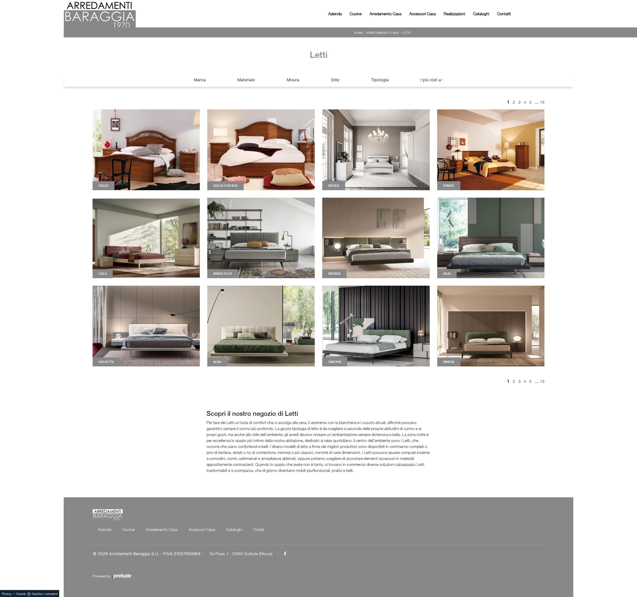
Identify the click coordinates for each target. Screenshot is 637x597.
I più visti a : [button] (432, 79)
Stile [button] (335, 79)
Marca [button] (200, 79)
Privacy (7, 594)
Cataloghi (481, 13)
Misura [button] (293, 79)
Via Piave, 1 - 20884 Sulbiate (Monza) (241, 553)
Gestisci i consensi (44, 594)
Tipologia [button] (380, 79)
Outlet (259, 529)
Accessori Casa (422, 13)
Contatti (504, 13)
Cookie (21, 594)
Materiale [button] (246, 79)
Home (358, 33)
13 (542, 102)
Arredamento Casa (385, 13)
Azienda (335, 13)
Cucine (356, 13)
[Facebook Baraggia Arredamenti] (285, 553)
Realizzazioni (454, 13)
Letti (406, 33)
